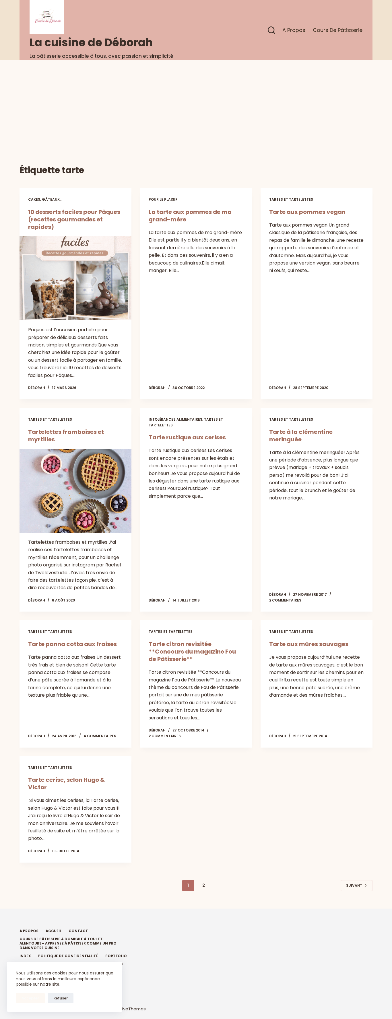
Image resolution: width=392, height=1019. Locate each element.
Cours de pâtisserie (337, 30)
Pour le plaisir (163, 199)
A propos (293, 30)
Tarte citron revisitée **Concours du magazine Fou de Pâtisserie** (192, 651)
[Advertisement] (196, 103)
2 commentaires (285, 600)
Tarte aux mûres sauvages (308, 644)
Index (25, 956)
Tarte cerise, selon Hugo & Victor (66, 783)
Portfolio (116, 956)
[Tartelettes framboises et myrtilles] (75, 491)
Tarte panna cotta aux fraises (72, 644)
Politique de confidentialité (68, 956)
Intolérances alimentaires (175, 419)
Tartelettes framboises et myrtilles (66, 435)
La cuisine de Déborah (91, 42)
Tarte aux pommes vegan (307, 212)
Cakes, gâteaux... (45, 199)
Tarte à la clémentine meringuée (301, 435)
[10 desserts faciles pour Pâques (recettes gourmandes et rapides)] (75, 278)
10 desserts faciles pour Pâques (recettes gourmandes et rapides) (74, 219)
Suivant (354, 885)
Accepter (30, 998)
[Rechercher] (271, 30)
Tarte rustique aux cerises (187, 437)
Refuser (60, 998)
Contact (78, 931)
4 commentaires (100, 735)
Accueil (53, 931)
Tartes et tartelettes (291, 199)
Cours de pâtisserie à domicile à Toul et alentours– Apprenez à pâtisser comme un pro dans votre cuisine (68, 943)
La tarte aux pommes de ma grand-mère (190, 215)
